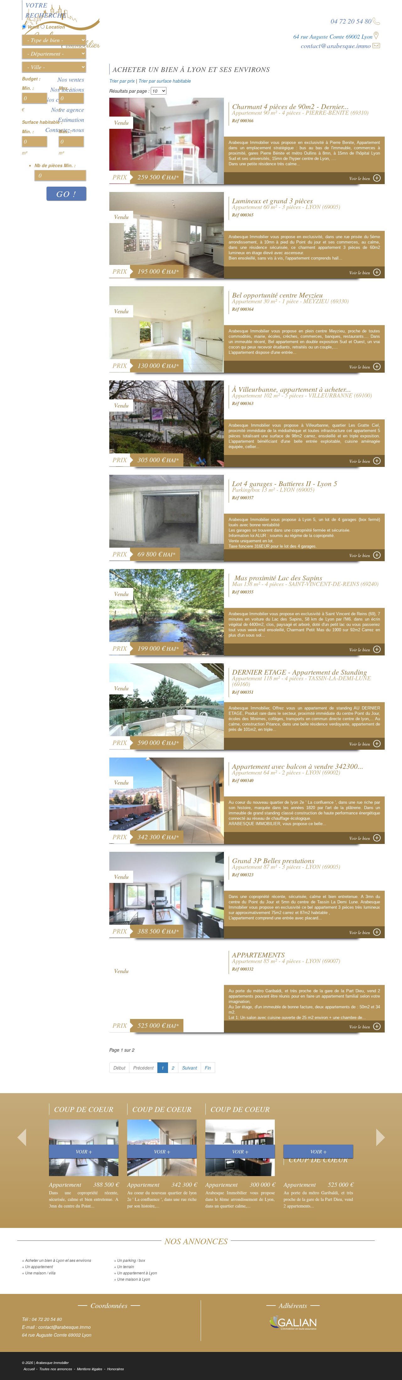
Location (55, 27)
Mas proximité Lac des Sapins (277, 577)
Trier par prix (122, 81)
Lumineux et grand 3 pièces (272, 200)
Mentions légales (89, 1368)
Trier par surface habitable (165, 81)
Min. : (28, 88)
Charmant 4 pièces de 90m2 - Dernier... (290, 106)
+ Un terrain (124, 1266)
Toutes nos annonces (55, 1368)
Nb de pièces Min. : (55, 165)
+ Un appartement (37, 1266)
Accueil (29, 1368)
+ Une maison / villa (39, 1272)
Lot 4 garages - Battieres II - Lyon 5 (284, 483)
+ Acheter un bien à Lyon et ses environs (56, 1260)
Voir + (84, 1151)
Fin (208, 1068)
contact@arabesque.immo (336, 45)
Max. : (65, 88)
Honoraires (115, 1368)
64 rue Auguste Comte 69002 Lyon (332, 36)
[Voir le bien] (166, 139)
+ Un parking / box (129, 1260)
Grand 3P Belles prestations (273, 860)
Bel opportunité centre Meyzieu (277, 294)
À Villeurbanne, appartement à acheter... (291, 389)
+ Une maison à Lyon (132, 1279)
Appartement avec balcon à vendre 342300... (297, 766)
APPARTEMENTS (258, 954)
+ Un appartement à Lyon (135, 1272)
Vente (33, 27)
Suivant (189, 1068)
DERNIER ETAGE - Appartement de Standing (299, 671)
